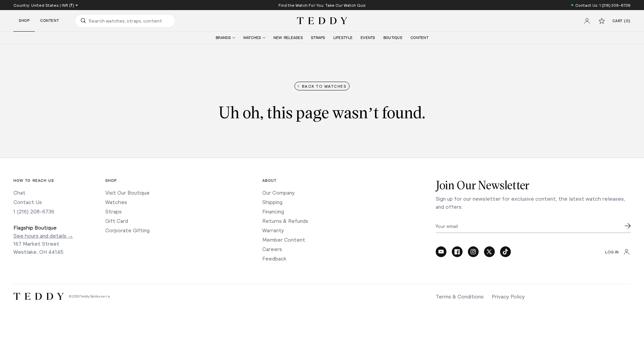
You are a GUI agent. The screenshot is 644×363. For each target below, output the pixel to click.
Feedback (274, 258)
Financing (273, 211)
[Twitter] (489, 251)
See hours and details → (43, 235)
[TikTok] (505, 251)
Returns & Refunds (285, 220)
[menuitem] (225, 38)
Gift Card (116, 220)
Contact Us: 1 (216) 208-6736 (603, 5)
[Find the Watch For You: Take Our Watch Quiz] (322, 5)
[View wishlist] (602, 21)
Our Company (278, 192)
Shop (24, 21)
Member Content (283, 239)
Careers (272, 249)
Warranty (273, 230)
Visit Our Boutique (127, 192)
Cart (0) (621, 21)
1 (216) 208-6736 (33, 211)
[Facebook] (457, 251)
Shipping (272, 202)
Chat (19, 192)
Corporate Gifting (127, 230)
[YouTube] (441, 251)
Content (49, 21)
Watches (116, 202)
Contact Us (27, 202)
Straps (113, 211)
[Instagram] (473, 251)
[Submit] (628, 226)
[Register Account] (587, 21)
